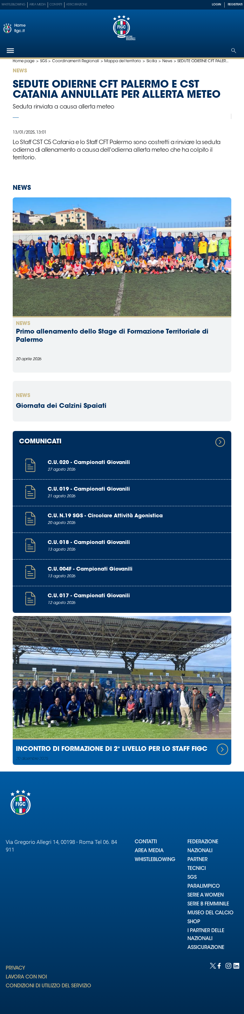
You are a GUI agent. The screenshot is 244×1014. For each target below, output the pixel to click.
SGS (43, 61)
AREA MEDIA (149, 851)
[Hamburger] (10, 50)
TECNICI (196, 868)
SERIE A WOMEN (205, 895)
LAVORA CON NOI (26, 977)
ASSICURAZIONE (205, 947)
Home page (24, 61)
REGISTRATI (235, 4)
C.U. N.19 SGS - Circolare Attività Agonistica (105, 516)
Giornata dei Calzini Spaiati (61, 406)
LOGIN (216, 4)
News (167, 61)
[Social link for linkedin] (236, 965)
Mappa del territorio (122, 61)
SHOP (193, 922)
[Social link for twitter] (212, 965)
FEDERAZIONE (202, 842)
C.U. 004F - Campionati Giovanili (90, 569)
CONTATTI (146, 842)
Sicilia (151, 61)
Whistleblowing (13, 4)
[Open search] (233, 50)
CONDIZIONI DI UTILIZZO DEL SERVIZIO (48, 986)
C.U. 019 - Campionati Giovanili (89, 489)
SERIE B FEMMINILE (208, 904)
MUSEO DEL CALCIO (210, 913)
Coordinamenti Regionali (75, 61)
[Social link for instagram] (228, 965)
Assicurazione (76, 4)
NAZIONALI (200, 851)
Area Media (37, 4)
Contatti (56, 4)
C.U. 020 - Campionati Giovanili (89, 462)
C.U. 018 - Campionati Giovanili (89, 542)
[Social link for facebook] (220, 965)
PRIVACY (15, 968)
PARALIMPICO (203, 886)
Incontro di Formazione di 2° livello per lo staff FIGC (111, 749)
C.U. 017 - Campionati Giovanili (89, 596)
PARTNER (197, 860)
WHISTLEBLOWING (155, 860)
